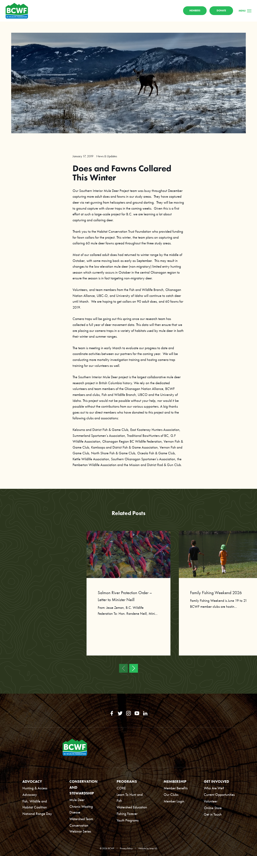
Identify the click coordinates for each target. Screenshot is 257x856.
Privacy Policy (126, 848)
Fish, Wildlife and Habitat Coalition (34, 804)
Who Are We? (214, 788)
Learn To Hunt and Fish (130, 797)
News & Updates (106, 156)
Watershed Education (132, 807)
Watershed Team (81, 818)
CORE (121, 788)
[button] (123, 668)
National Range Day (37, 813)
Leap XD (153, 848)
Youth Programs (127, 820)
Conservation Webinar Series (80, 828)
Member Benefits (176, 788)
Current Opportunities (219, 794)
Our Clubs (171, 794)
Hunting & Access (34, 788)
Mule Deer (76, 799)
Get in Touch (213, 814)
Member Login (174, 801)
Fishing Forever (127, 813)
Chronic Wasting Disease (81, 809)
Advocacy (29, 794)
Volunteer (210, 801)
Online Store (213, 807)
